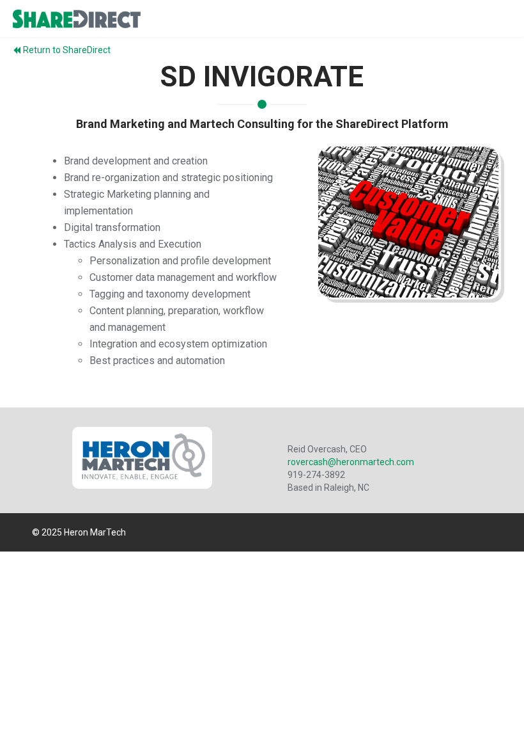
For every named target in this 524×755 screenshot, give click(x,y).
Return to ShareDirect (67, 50)
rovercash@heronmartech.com (351, 462)
